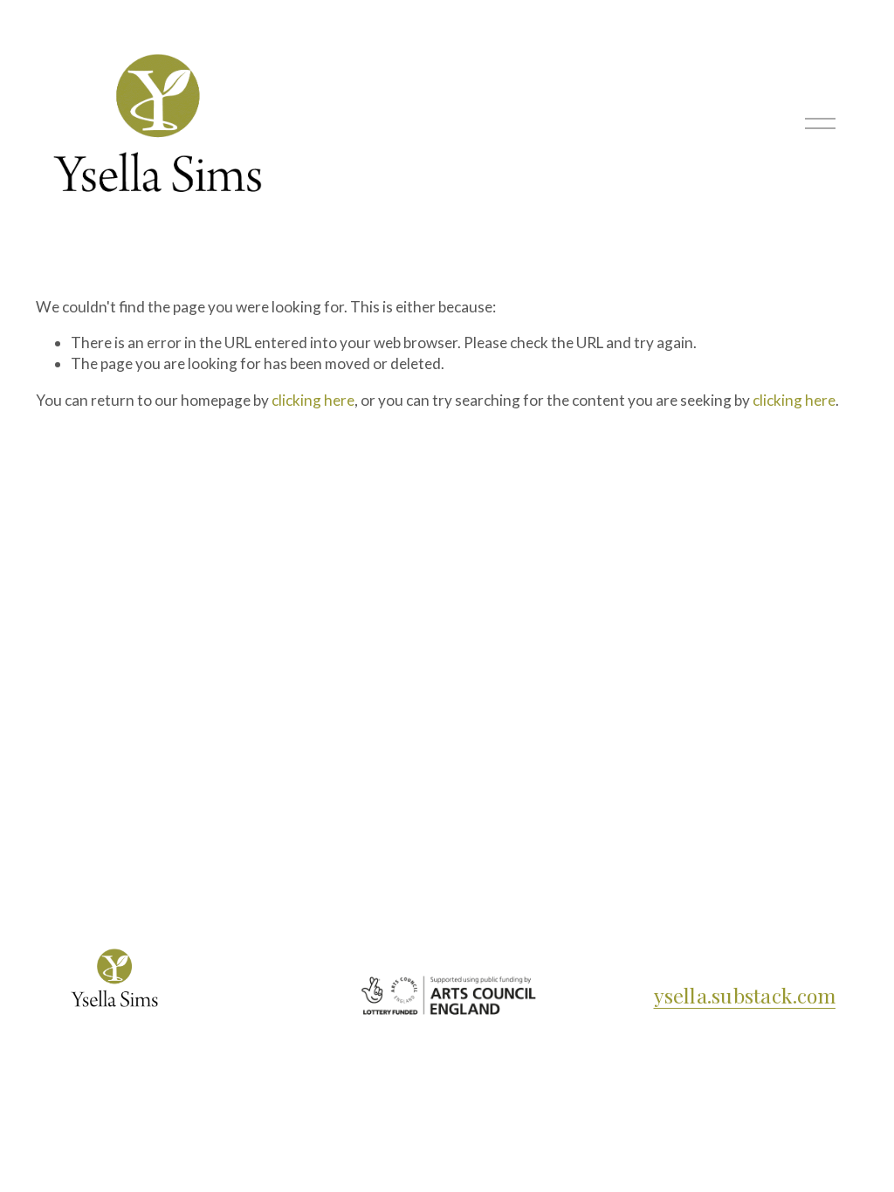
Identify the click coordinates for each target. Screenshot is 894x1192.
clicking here (313, 400)
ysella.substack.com (745, 995)
